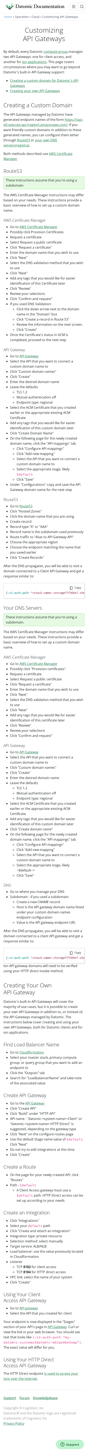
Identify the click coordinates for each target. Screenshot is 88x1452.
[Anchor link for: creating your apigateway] (38, 992)
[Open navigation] (73, 6)
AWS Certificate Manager (38, 227)
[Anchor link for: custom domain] (75, 105)
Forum (24, 1398)
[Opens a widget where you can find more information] (70, 1445)
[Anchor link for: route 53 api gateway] (27, 349)
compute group (56, 51)
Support (9, 1398)
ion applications (34, 62)
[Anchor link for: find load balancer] (61, 1044)
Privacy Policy (13, 1423)
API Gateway (28, 356)
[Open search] (82, 6)
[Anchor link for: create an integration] (52, 1212)
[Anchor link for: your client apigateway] (48, 1300)
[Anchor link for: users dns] (44, 607)
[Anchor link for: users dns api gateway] (27, 745)
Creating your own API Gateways (35, 91)
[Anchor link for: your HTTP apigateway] (48, 1365)
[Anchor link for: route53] (20, 499)
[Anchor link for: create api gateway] (48, 1095)
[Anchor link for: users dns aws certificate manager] (48, 657)
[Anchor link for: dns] (13, 885)
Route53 (23, 140)
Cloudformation (31, 1052)
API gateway (28, 1308)
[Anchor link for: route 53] (24, 170)
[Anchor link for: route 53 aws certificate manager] (48, 220)
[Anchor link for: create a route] (38, 1166)
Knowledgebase (45, 1398)
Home (8, 17)
